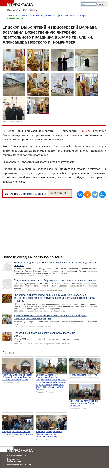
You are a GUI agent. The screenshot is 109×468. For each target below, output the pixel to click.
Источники (36, 15)
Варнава (85, 130)
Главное (12, 15)
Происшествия (65, 15)
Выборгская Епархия (32, 193)
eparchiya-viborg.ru (15, 122)
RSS (29, 465)
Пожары (81, 15)
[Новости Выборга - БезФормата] (17, 3)
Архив (23, 15)
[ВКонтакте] (80, 194)
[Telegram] (95, 194)
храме (73, 135)
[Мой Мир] (102, 194)
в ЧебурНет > (15, 18)
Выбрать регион (14, 461)
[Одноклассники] (87, 194)
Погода (49, 15)
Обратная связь (13, 459)
